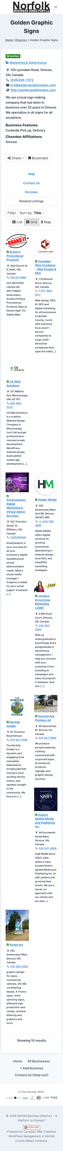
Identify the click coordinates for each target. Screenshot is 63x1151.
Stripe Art (16, 944)
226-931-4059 (48, 848)
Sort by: (30, 213)
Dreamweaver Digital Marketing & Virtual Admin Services (16, 507)
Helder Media (47, 499)
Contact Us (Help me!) (31, 1075)
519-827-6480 (47, 737)
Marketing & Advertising (27, 62)
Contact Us (31, 183)
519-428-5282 (19, 966)
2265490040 (18, 537)
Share (16, 158)
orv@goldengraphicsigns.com (33, 85)
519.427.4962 (18, 277)
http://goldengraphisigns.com (33, 90)
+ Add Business (31, 1068)
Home (17, 1061)
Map (31, 174)
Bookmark (39, 158)
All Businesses (38, 1061)
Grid (33, 222)
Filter (12, 213)
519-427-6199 (18, 739)
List (19, 222)
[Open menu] (55, 7)
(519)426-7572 (22, 80)
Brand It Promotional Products (14, 256)
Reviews (31, 192)
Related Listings (31, 201)
